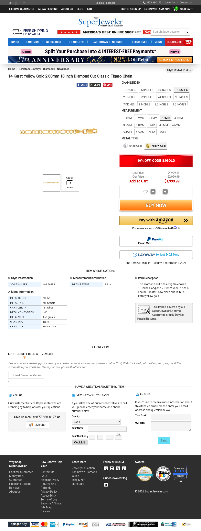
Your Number (79, 436)
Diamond (48, 68)
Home (11, 68)
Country (75, 416)
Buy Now (156, 205)
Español (110, 3)
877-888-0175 (153, 2)
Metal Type (130, 138)
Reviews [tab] (47, 354)
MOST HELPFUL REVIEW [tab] (23, 354)
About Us (15, 491)
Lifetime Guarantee (21, 472)
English (100, 3)
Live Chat (40, 424)
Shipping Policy (50, 479)
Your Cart (185, 8)
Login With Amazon (157, 8)
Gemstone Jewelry (29, 68)
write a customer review (26, 375)
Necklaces (63, 68)
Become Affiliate (51, 503)
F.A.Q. (44, 475)
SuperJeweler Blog (115, 478)
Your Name (77, 428)
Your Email (140, 415)
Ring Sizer (78, 479)
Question (140, 423)
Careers (45, 511)
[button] (156, 224)
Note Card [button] (78, 483)
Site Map (46, 507)
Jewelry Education (83, 468)
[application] (192, 521)
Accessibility (48, 495)
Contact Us (47, 472)
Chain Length (131, 82)
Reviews (14, 487)
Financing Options (20, 483)
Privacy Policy (49, 491)
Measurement (132, 110)
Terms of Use (49, 499)
